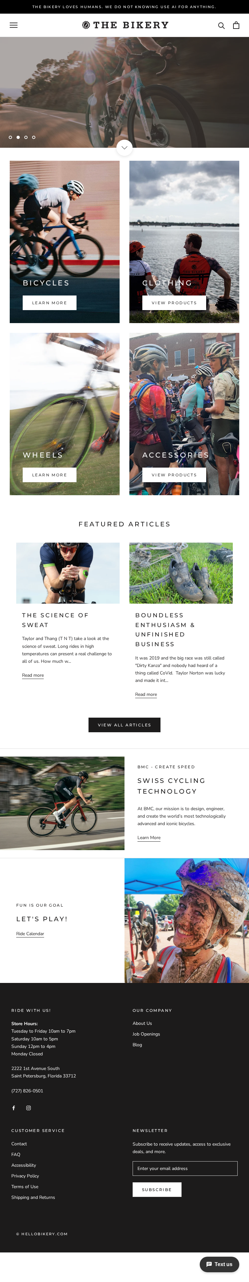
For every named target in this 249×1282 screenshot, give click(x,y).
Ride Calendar (30, 934)
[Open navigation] (14, 25)
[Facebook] (13, 1107)
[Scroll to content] (124, 148)
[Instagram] (28, 1107)
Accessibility (23, 1165)
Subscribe (157, 1189)
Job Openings (146, 1034)
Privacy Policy (25, 1176)
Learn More (34, 117)
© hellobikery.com (42, 1234)
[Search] (221, 25)
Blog (137, 1045)
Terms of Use (24, 1187)
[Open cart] (236, 25)
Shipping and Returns (33, 1197)
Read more (33, 675)
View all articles (124, 725)
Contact (19, 1144)
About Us (142, 1023)
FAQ (15, 1154)
